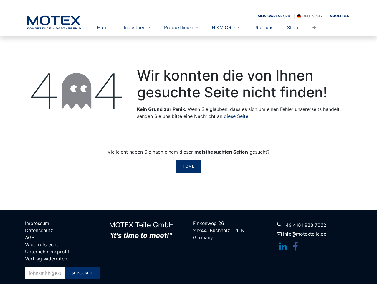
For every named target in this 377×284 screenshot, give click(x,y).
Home (188, 166)
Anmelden (340, 16)
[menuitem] (103, 27)
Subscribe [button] (82, 273)
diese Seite (236, 116)
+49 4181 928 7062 (304, 225)
